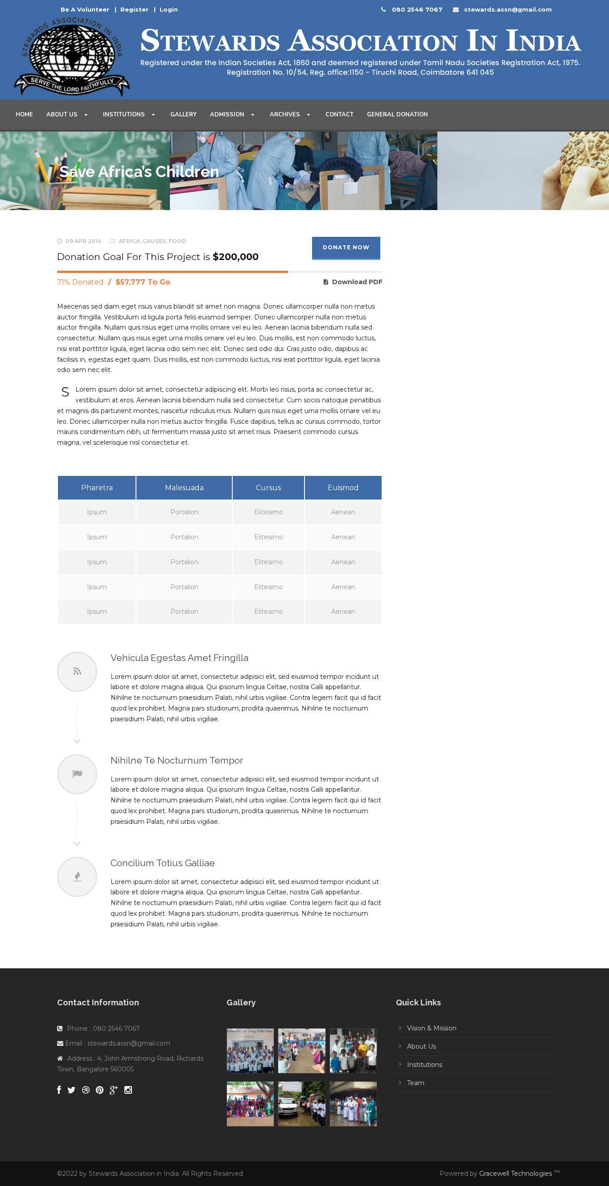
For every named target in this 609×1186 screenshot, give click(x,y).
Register (134, 9)
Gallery (183, 115)
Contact (339, 115)
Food (177, 241)
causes (154, 241)
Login (169, 9)
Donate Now (346, 247)
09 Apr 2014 (84, 241)
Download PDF (357, 282)
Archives (285, 115)
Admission (227, 115)
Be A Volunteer (85, 9)
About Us (62, 115)
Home (24, 115)
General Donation (397, 115)
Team (415, 1083)
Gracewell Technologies (515, 1173)
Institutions (124, 115)
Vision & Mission (432, 1028)
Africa (129, 241)
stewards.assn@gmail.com (508, 9)
